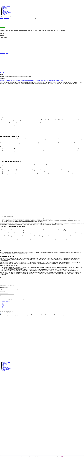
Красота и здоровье (6, 6)
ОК (61, 456)
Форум (3, 14)
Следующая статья (3, 293)
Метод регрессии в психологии (20, 80)
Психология (4, 8)
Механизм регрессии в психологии (7, 80)
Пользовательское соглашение (19, 319)
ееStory (3, 10)
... (31, 76)
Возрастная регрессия (59, 80)
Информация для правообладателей (68, 319)
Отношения (4, 7)
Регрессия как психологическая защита (47, 80)
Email (1, 289)
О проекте (45, 319)
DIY (3, 9)
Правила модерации (57, 319)
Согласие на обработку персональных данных (34, 319)
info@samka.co (7, 313)
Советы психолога (5, 13)
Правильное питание (6, 12)
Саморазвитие (5, 11)
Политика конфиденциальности (6, 319)
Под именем (2, 287)
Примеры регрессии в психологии (32, 80)
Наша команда (50, 319)
